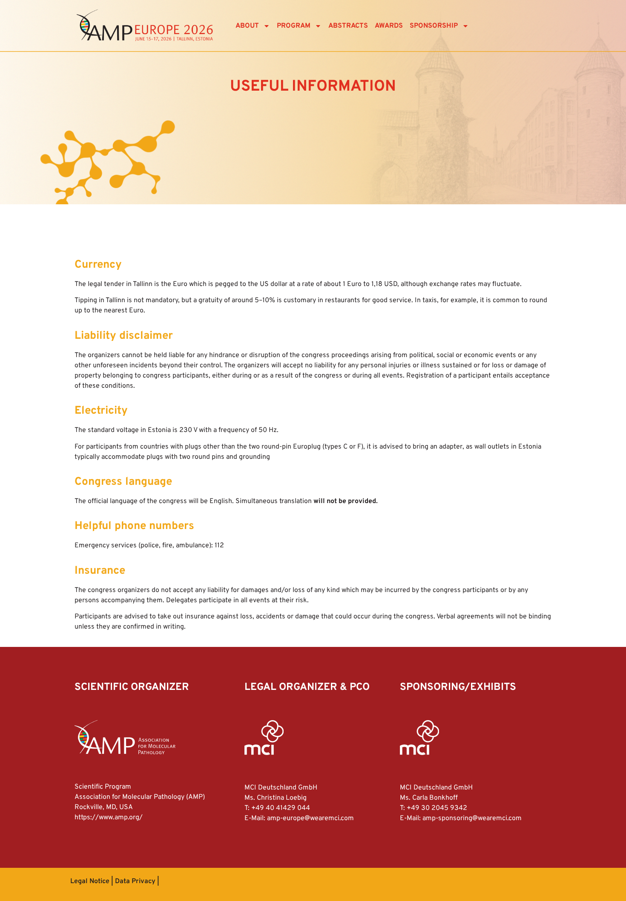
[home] (145, 26)
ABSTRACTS (348, 26)
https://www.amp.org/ (109, 817)
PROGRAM (293, 26)
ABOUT (247, 26)
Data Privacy (135, 881)
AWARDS (389, 26)
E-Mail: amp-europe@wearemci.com (299, 818)
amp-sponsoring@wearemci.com (472, 818)
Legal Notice (89, 881)
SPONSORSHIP (434, 26)
